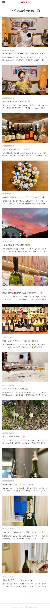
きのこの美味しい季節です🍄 (13, 436)
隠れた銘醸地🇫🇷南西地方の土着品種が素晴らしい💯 (22, 293)
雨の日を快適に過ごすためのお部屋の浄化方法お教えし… (24, 53)
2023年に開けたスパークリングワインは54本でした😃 (23, 197)
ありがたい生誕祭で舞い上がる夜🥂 (16, 149)
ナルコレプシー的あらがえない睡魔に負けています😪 (23, 532)
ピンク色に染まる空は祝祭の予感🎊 (16, 245)
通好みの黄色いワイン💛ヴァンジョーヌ (17, 484)
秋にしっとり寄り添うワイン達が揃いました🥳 (20, 340)
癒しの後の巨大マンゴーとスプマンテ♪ (17, 580)
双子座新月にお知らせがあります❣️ (16, 101)
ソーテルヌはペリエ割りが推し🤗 (15, 388)
